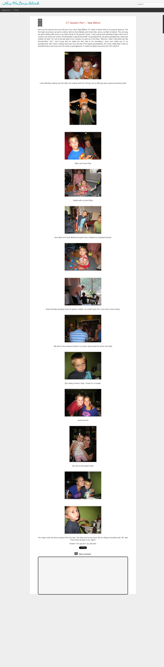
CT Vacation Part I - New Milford (83, 22)
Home (16, 10)
